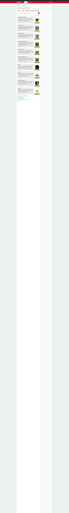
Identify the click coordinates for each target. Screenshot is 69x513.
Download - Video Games (25, 96)
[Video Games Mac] (23, 10)
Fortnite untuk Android (21, 80)
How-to (23, 2)
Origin (19, 88)
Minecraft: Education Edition (22, 41)
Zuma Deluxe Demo (21, 49)
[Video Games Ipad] (31, 10)
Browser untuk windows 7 (20, 98)
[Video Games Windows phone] (36, 10)
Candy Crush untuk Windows (22, 56)
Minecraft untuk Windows (22, 17)
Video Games (23, 5)
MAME (19, 64)
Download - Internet (26, 97)
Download (25, 2)
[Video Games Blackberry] (38, 10)
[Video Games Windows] (21, 10)
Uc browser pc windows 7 (20, 97)
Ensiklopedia (29, 2)
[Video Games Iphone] (28, 10)
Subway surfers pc (19, 96)
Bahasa (51, 0)
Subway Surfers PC (21, 33)
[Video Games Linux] (26, 10)
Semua (18, 10)
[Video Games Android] (33, 10)
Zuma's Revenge (20, 25)
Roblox (19, 72)
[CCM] (19, 2)
